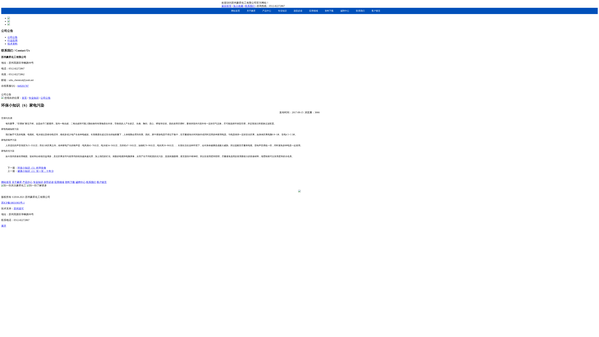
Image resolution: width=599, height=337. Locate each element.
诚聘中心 (344, 11)
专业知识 (282, 11)
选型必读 (298, 11)
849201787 (23, 86)
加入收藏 (238, 6)
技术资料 (12, 43)
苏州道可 (19, 208)
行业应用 (12, 40)
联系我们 (250, 6)
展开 (3, 226)
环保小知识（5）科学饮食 (31, 167)
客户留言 (376, 11)
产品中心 (266, 11)
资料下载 (329, 11)
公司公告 (12, 37)
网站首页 (235, 11)
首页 (24, 98)
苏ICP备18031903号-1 (13, 202)
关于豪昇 (251, 11)
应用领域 (313, 11)
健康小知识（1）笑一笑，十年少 (35, 171)
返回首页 (226, 6)
